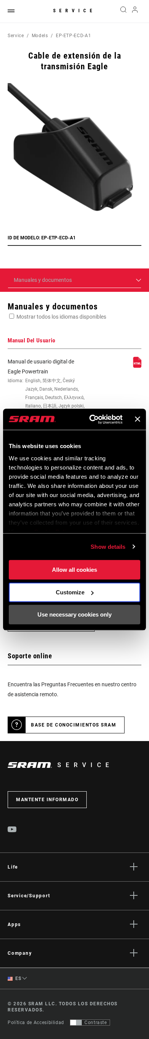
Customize (70, 592)
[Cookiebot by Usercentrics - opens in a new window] (92, 419)
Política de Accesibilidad (36, 1022)
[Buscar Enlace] (123, 11)
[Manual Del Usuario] (137, 366)
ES (17, 978)
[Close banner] (137, 419)
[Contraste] (76, 1022)
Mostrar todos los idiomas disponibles (61, 317)
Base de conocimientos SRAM (73, 725)
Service (74, 10)
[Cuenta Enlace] (135, 11)
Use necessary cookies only (74, 614)
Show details (108, 546)
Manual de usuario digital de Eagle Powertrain (46, 387)
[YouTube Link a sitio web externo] (12, 830)
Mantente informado (47, 799)
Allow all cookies (74, 569)
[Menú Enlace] (11, 11)
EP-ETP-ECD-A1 (73, 35)
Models (40, 35)
